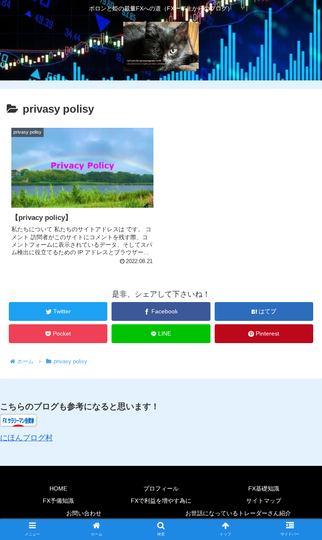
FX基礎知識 (263, 488)
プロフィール (161, 488)
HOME (58, 488)
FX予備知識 (58, 500)
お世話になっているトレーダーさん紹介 (238, 513)
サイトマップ (263, 500)
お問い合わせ (83, 513)
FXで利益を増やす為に (161, 500)
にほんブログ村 (26, 438)
